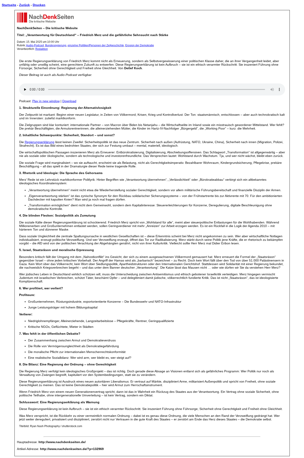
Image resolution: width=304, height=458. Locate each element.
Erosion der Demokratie (139, 45)
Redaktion (41, 49)
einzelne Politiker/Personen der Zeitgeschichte (96, 45)
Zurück (24, 5)
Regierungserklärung (39, 142)
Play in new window (46, 101)
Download (69, 101)
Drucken (39, 5)
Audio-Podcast (35, 45)
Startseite (9, 5)
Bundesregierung (55, 45)
